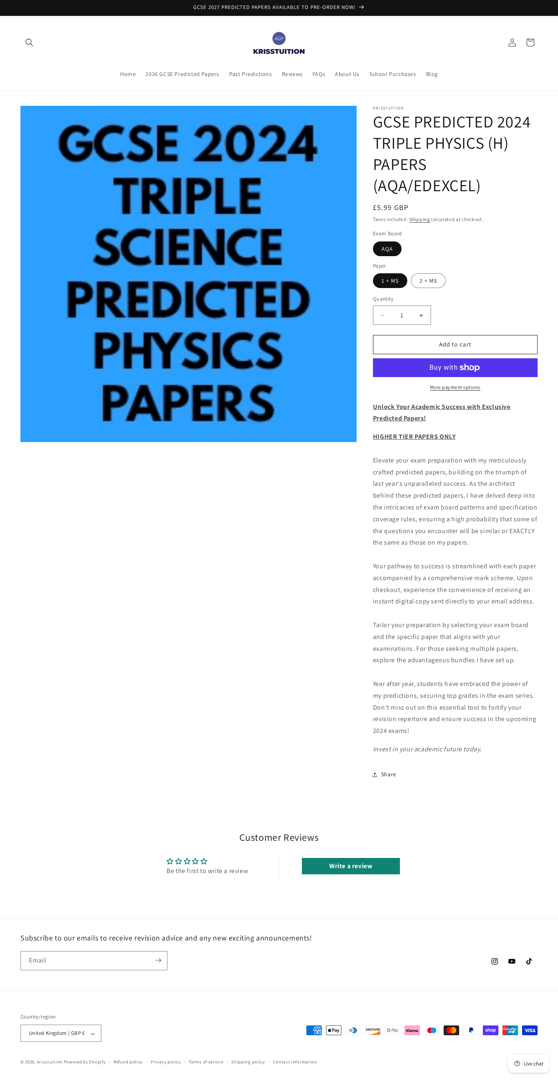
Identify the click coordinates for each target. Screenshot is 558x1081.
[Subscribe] (158, 960)
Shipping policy (248, 1062)
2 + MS (428, 281)
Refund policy (128, 1062)
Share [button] (388, 774)
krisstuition (49, 1062)
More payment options (455, 387)
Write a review (350, 866)
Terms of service (206, 1062)
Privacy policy (166, 1062)
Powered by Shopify (85, 1062)
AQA (387, 248)
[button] (29, 42)
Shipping (419, 219)
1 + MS (390, 281)
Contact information (295, 1062)
